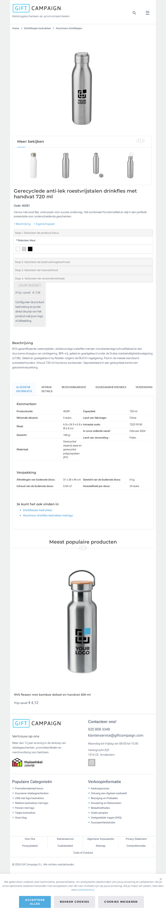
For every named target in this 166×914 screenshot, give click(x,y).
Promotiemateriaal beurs (29, 788)
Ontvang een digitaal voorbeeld (109, 793)
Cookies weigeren (121, 901)
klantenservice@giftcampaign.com (115, 735)
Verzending (144, 387)
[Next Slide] (142, 141)
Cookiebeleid (65, 845)
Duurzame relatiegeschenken (32, 793)
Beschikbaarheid (74, 387)
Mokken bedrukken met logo (31, 802)
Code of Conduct (83, 852)
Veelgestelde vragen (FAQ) (106, 817)
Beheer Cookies (74, 901)
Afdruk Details (47, 389)
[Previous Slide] (138, 141)
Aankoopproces (100, 788)
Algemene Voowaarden (100, 838)
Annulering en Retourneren (106, 802)
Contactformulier (136, 845)
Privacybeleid (30, 845)
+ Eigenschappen (44, 223)
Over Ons (30, 838)
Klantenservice (65, 838)
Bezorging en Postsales (104, 797)
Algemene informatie (24, 389)
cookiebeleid (85, 889)
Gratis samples (99, 812)
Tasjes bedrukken (25, 812)
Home (16, 28)
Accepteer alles (35, 901)
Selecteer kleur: (26, 240)
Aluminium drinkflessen (69, 28)
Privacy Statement (136, 838)
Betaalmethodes (100, 807)
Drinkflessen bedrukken (38, 28)
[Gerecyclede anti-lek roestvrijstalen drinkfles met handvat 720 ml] (82, 87)
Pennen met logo (24, 807)
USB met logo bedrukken (29, 797)
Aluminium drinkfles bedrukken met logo (48, 515)
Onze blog (21, 817)
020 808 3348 (99, 729)
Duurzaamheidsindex (111, 387)
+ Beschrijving (22, 223)
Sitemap (100, 845)
